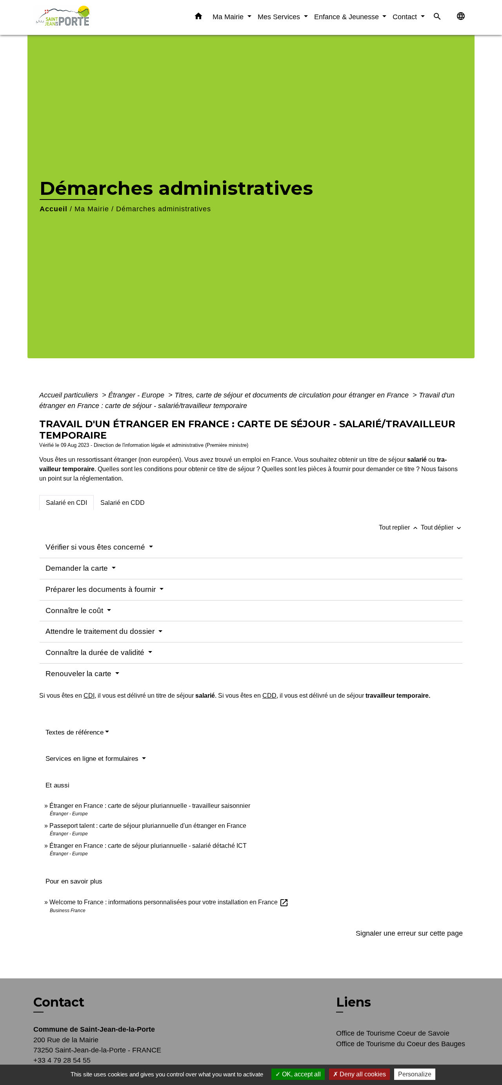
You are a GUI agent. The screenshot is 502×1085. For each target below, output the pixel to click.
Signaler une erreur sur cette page (409, 933)
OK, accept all (300, 1074)
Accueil (53, 209)
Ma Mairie (92, 209)
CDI (89, 695)
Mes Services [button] (280, 17)
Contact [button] (406, 17)
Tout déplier (442, 527)
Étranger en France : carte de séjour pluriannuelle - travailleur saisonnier (149, 805)
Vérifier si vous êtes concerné (96, 547)
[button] (198, 17)
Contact (58, 1002)
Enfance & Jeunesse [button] (347, 17)
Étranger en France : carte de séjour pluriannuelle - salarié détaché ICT (148, 845)
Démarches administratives (163, 209)
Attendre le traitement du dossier (100, 631)
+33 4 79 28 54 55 (62, 1060)
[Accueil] (82, 17)
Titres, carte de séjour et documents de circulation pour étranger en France (293, 395)
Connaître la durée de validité (95, 652)
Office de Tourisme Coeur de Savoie (392, 1033)
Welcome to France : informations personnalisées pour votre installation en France (169, 902)
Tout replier (399, 527)
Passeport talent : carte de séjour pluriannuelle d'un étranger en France (147, 825)
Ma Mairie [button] (229, 17)
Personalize (414, 1074)
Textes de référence (74, 732)
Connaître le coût (75, 610)
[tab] (66, 502)
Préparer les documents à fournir (101, 589)
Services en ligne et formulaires (92, 758)
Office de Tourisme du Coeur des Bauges (400, 1044)
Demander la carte (77, 568)
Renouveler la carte (79, 674)
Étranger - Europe (137, 395)
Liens (353, 1002)
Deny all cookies (362, 1074)
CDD (269, 695)
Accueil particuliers (69, 395)
